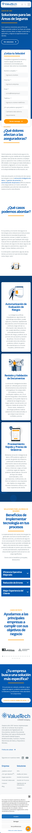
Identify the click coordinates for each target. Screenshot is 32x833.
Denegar (16, 821)
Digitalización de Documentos (21, 784)
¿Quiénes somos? (7, 771)
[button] (29, 796)
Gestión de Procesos (23, 780)
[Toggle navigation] (29, 4)
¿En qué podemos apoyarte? (13, 107)
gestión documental (13, 180)
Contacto (4, 783)
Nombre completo (10, 71)
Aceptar (16, 816)
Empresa (7, 80)
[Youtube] (27, 758)
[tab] (15, 573)
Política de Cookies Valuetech (15, 830)
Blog (3, 786)
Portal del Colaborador (8, 780)
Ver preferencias (16, 826)
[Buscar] (25, 4)
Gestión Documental (23, 777)
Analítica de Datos (22, 774)
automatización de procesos (10, 183)
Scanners (19, 788)
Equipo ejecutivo (6, 777)
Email (6, 89)
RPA (18, 771)
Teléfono (7, 98)
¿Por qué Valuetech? (8, 774)
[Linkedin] (23, 758)
